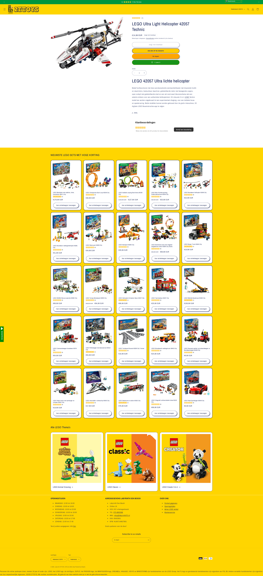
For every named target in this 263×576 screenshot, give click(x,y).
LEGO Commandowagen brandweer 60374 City (65, 349)
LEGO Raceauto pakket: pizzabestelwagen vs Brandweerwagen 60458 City (197, 349)
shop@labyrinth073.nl (122, 515)
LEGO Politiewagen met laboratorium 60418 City (98, 349)
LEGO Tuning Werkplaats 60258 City (96, 298)
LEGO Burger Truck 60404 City (193, 244)
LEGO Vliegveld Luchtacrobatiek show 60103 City (164, 401)
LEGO (187, 97)
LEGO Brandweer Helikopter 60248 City (195, 192)
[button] (4, 9)
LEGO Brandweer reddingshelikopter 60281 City (65, 247)
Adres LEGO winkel (171, 509)
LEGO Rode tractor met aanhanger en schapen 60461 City (63, 401)
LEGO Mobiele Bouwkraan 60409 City (194, 298)
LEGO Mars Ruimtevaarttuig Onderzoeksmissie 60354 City (159, 193)
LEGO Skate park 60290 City (94, 245)
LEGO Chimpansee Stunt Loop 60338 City (97, 192)
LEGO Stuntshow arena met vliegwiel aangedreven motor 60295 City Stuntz (162, 246)
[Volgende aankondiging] (259, 2)
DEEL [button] (136, 113)
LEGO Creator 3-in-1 (170, 487)
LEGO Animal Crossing (62, 487)
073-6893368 (118, 512)
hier (74, 526)
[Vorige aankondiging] (4, 2)
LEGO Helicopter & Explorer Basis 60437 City (131, 298)
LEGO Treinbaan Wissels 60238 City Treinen (131, 348)
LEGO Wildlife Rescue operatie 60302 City (65, 298)
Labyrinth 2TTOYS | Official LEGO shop (65, 567)
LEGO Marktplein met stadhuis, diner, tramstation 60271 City (63, 193)
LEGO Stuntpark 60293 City (126, 245)
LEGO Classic (112, 487)
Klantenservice (169, 512)
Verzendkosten (150, 38)
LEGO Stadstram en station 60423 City (130, 400)
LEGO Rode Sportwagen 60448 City (194, 400)
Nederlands (231, 1)
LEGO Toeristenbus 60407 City (160, 298)
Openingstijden (169, 506)
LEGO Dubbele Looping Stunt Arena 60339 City (130, 193)
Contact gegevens (170, 503)
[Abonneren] (148, 540)
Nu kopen (156, 56)
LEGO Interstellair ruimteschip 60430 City (98, 400)
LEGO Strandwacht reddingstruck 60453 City (164, 348)
